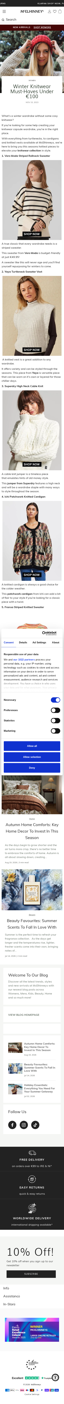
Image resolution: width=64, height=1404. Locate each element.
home (32, 819)
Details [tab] (23, 642)
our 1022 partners (24, 659)
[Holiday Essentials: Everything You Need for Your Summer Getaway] (15, 1089)
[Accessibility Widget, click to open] (55, 1377)
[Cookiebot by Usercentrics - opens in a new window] (46, 633)
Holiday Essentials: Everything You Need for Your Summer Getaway (39, 1088)
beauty (32, 915)
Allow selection (32, 757)
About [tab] (55, 642)
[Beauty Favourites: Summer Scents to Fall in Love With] (15, 1068)
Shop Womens (42, 28)
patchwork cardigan (20, 594)
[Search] (3, 19)
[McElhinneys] (32, 12)
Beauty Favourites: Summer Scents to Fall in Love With (39, 1067)
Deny (32, 767)
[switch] (55, 710)
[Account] (49, 12)
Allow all (32, 746)
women (32, 81)
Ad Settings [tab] (39, 642)
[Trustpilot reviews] (32, 1378)
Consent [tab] (9, 642)
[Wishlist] (54, 12)
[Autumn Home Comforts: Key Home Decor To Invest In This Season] (15, 1047)
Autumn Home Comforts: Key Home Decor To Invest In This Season (32, 831)
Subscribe (31, 1274)
